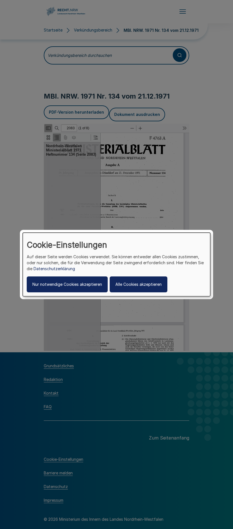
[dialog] (116, 264)
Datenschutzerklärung (54, 268)
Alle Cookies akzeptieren (138, 284)
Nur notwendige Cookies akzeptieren (67, 284)
